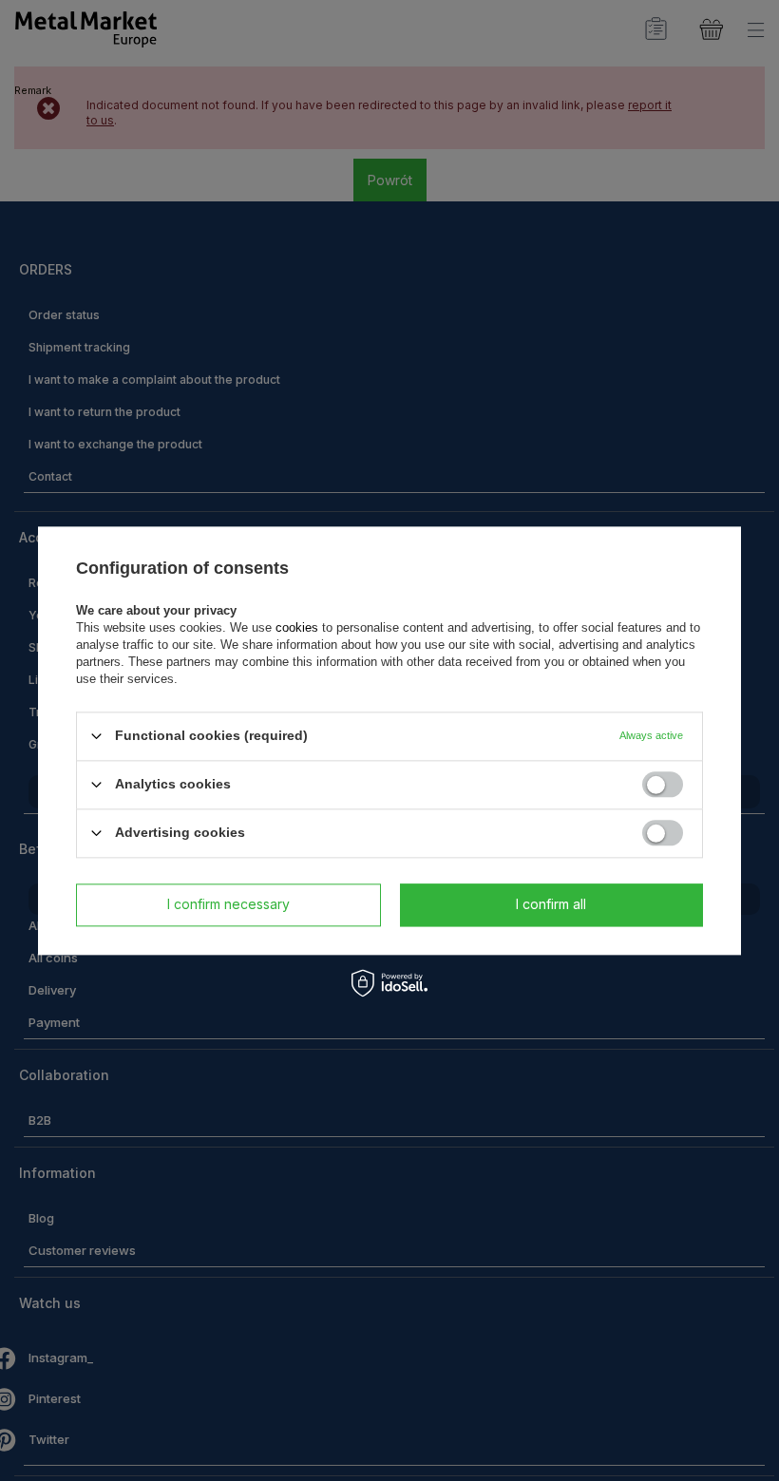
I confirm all (551, 904)
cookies (297, 627)
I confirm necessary (228, 904)
